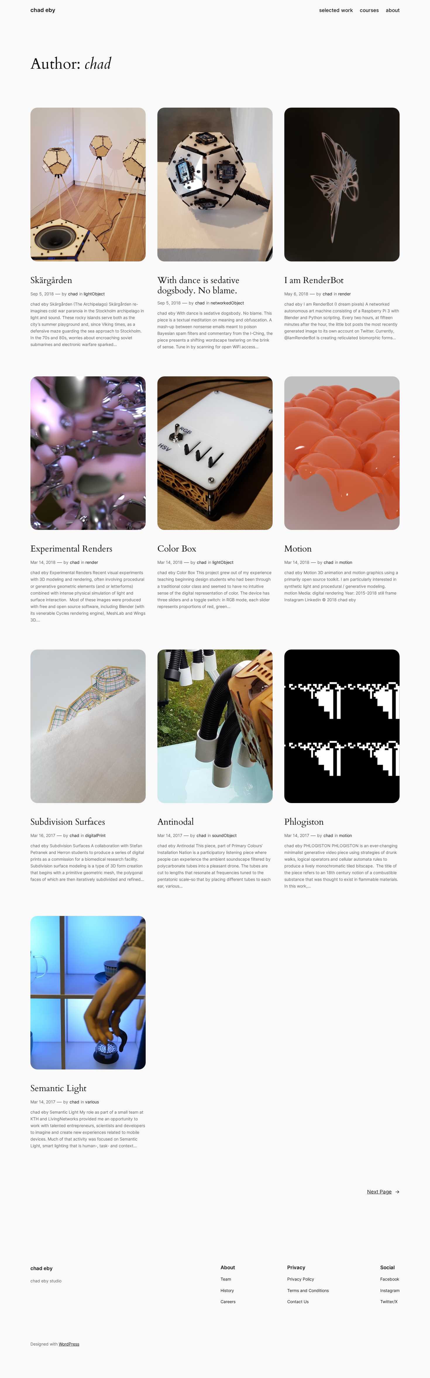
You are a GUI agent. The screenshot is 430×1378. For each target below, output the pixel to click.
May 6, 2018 (296, 293)
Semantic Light (58, 1089)
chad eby (42, 9)
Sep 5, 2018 (42, 293)
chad (73, 293)
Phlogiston (304, 822)
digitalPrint (95, 835)
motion (345, 562)
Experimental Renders (71, 549)
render (344, 293)
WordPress (69, 1343)
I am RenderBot (313, 280)
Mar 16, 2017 (42, 835)
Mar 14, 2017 (169, 835)
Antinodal (175, 822)
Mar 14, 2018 (43, 562)
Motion (298, 549)
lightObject (94, 293)
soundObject (224, 835)
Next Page (383, 1192)
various (92, 1101)
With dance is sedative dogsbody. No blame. (198, 285)
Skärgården (51, 280)
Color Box (176, 549)
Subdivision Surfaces (67, 822)
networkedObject (227, 302)
